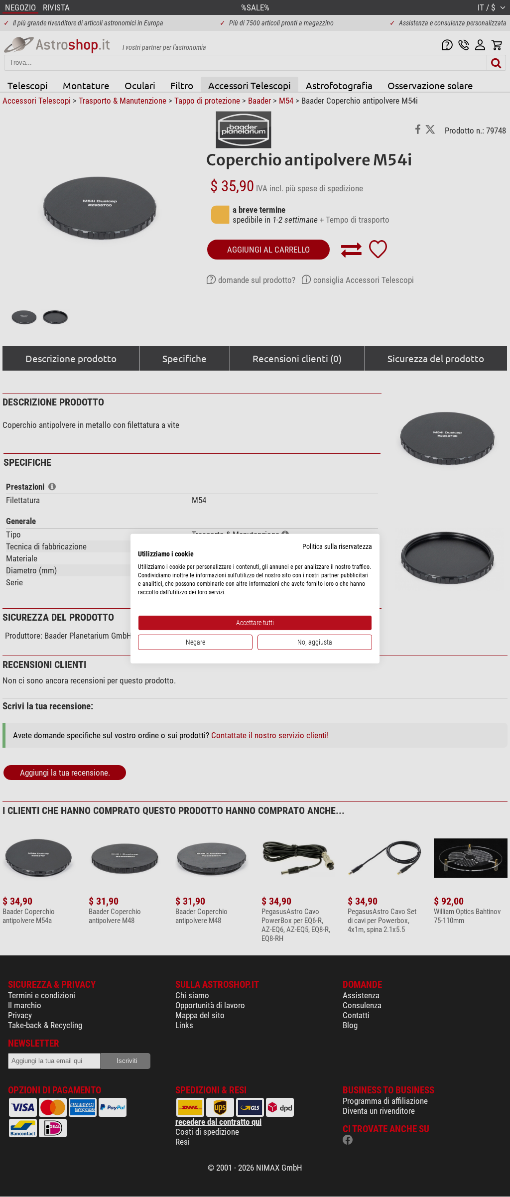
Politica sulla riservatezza (337, 546)
